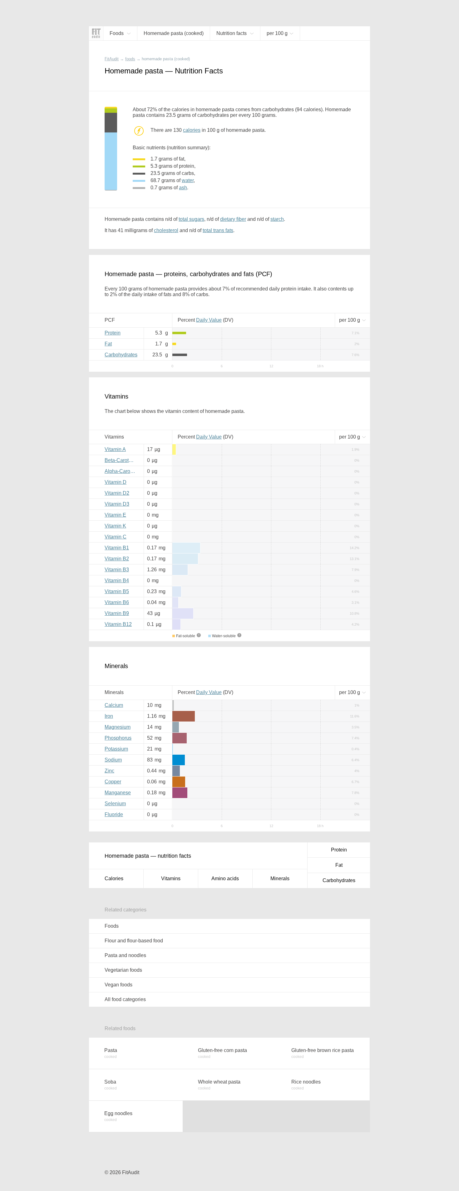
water (188, 180)
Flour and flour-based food (134, 940)
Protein (113, 332)
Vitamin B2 (117, 558)
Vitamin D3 (117, 504)
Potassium (116, 749)
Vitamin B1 (117, 547)
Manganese (118, 792)
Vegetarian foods (123, 970)
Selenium (115, 803)
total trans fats (218, 230)
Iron (109, 716)
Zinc (109, 770)
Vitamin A (115, 449)
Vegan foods (118, 984)
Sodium (113, 759)
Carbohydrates (121, 354)
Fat (108, 343)
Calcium (114, 705)
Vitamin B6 (117, 602)
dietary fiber (233, 219)
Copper (113, 781)
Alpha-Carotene (122, 471)
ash (183, 187)
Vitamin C (115, 536)
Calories (114, 878)
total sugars (191, 219)
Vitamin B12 (118, 624)
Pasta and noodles (125, 955)
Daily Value (209, 320)
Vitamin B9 (117, 613)
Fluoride (114, 814)
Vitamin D (115, 482)
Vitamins (170, 878)
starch (277, 219)
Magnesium (118, 727)
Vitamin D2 (117, 493)
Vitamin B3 (117, 569)
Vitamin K (115, 526)
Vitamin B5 (117, 591)
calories (191, 130)
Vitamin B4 (117, 580)
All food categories (125, 999)
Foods (112, 926)
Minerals (279, 878)
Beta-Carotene (121, 460)
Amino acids (225, 878)
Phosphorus (118, 738)
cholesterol (166, 230)
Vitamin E (115, 515)
